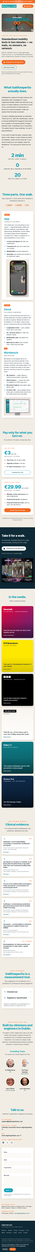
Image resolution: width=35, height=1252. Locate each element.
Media (3, 1232)
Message (6, 1175)
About (20, 1232)
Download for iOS (17, 472)
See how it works (9, 67)
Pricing (15, 1230)
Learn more (22, 1246)
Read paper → (6, 852)
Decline (5, 1249)
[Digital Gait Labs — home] (9, 6)
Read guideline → (7, 954)
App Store (29, 6)
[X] (7, 1142)
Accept (13, 1249)
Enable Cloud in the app (17, 510)
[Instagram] (11, 1142)
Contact (25, 1232)
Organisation (7, 1167)
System (10, 1230)
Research (9, 1232)
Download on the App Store (14, 62)
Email (5, 1160)
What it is (4, 1230)
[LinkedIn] (3, 1142)
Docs (27, 1230)
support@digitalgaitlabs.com (12, 1121)
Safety (15, 1232)
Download (21, 1230)
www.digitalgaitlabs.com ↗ (11, 1135)
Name (5, 1152)
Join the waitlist (18, 553)
